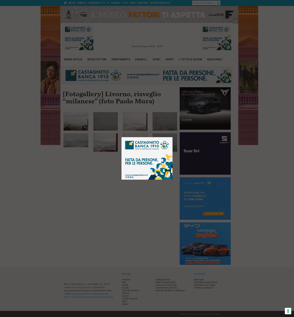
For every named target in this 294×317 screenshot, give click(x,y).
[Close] (175, 134)
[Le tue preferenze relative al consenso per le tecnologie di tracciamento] (288, 311)
